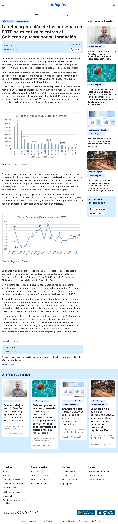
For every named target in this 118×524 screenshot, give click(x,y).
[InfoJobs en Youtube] (36, 513)
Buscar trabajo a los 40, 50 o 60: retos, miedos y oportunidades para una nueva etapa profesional (101, 55)
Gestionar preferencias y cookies (14, 501)
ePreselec (49, 521)
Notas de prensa (22, 21)
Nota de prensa (10, 341)
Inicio (3, 15)
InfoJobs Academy (68, 475)
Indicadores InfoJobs (98, 130)
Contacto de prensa (97, 479)
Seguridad (7, 475)
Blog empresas (67, 483)
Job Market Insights (66, 521)
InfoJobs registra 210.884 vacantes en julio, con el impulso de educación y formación (100, 142)
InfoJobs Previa (38, 483)
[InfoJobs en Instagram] (17, 513)
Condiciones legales (12, 479)
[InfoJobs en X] (32, 513)
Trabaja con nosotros (41, 475)
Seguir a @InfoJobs (10, 49)
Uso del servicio (10, 488)
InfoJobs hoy (37, 471)
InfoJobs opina (8, 21)
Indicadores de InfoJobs (99, 471)
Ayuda (6, 471)
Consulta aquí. (8, 364)
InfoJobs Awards (67, 471)
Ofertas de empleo (40, 479)
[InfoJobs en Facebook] (27, 513)
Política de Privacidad (13, 483)
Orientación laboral (68, 479)
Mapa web (7, 496)
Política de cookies (11, 492)
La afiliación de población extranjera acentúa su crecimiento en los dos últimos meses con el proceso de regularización (100, 185)
